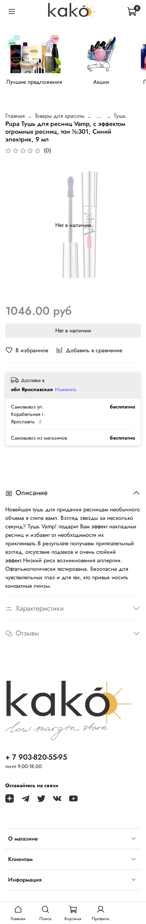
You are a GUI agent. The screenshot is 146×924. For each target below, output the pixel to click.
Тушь (120, 116)
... (99, 116)
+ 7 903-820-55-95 (36, 757)
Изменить (66, 389)
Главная (15, 116)
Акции (101, 82)
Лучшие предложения (34, 82)
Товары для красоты (59, 116)
